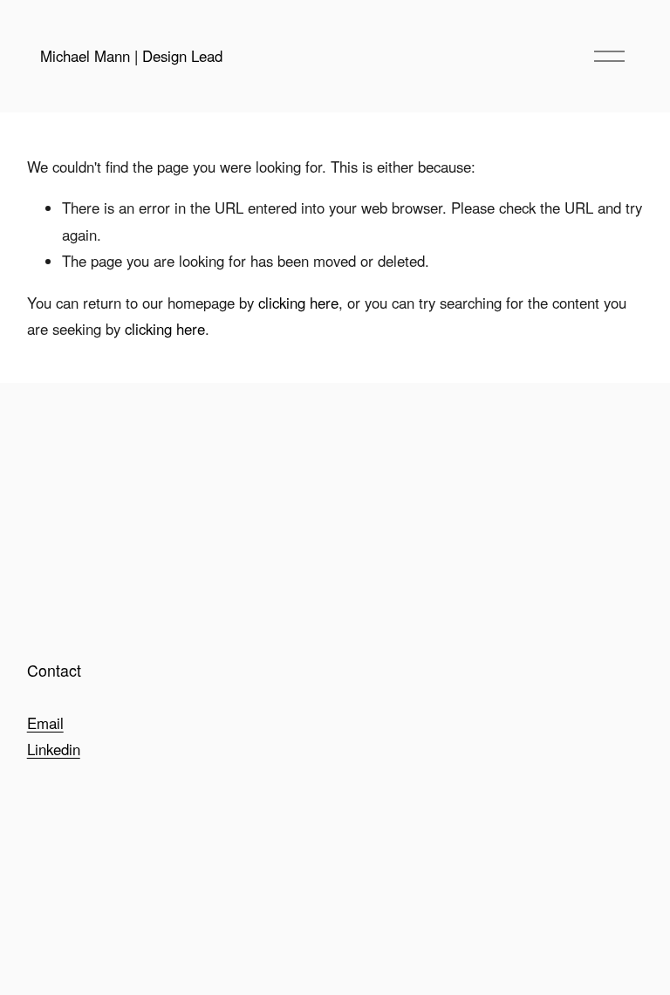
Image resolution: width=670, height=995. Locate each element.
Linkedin (53, 749)
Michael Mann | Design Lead (131, 55)
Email (45, 722)
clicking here (298, 302)
